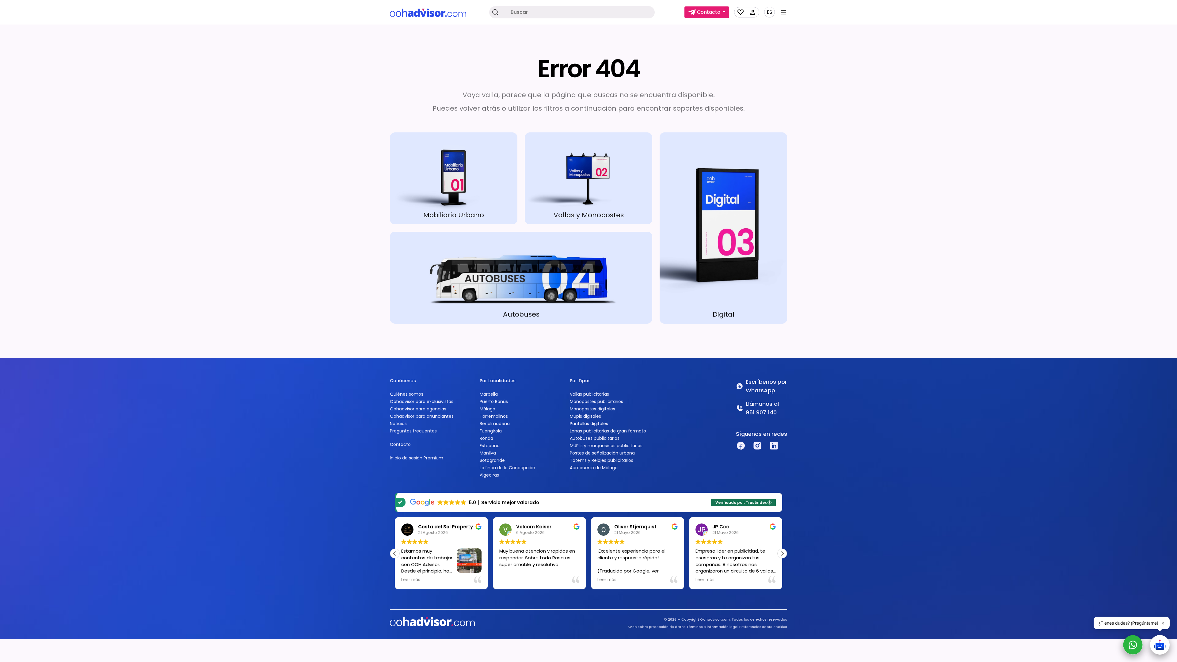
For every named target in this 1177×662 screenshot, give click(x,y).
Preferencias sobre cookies (763, 626)
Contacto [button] (709, 12)
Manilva (488, 453)
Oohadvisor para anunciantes (422, 416)
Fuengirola (491, 431)
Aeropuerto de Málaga (594, 468)
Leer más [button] (410, 580)
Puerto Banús (494, 401)
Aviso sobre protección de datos (656, 626)
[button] (782, 553)
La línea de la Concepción (507, 468)
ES (769, 12)
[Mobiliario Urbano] (453, 178)
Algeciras (489, 475)
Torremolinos (494, 416)
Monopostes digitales (592, 409)
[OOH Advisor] (428, 12)
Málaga (487, 409)
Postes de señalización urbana (602, 453)
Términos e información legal (712, 626)
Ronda (486, 438)
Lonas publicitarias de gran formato (608, 431)
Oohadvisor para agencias (418, 409)
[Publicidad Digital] (723, 228)
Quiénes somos (406, 394)
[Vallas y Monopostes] (588, 178)
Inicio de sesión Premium (416, 458)
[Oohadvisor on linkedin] (774, 446)
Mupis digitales (585, 416)
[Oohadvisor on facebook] (741, 446)
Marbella (489, 394)
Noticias (398, 423)
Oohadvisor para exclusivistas (421, 401)
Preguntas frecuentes (413, 431)
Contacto (400, 444)
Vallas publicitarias (589, 394)
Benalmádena (495, 423)
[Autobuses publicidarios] (521, 278)
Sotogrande (492, 460)
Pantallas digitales (589, 423)
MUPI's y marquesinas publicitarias (606, 446)
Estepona (490, 446)
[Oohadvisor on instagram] (757, 446)
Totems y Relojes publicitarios (601, 460)
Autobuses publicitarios (594, 438)
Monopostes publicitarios (596, 401)
